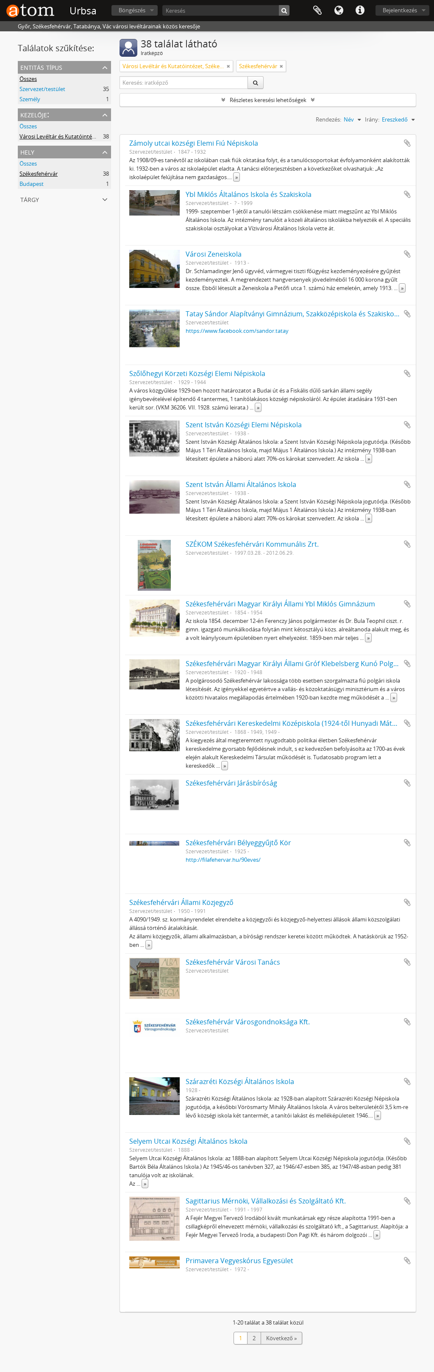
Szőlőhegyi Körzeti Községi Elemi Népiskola (197, 373)
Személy (29, 99)
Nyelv (338, 10)
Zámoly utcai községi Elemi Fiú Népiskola (193, 143)
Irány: (372, 119)
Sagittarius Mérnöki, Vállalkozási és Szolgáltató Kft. (266, 1201)
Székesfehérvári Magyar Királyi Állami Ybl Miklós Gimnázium (280, 604)
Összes (28, 79)
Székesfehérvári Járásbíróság (231, 783)
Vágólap (317, 10)
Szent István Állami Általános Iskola (241, 484)
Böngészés (132, 10)
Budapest (31, 184)
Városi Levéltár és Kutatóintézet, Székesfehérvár (79, 136)
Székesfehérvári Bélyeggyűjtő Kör (238, 842)
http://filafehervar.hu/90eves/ (223, 859)
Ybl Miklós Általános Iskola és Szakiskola (249, 194)
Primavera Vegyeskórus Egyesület (239, 1260)
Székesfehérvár (38, 173)
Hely (27, 151)
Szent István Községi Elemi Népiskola (244, 424)
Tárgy (29, 199)
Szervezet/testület (42, 89)
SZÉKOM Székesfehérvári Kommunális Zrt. (252, 544)
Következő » (281, 1338)
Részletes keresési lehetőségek (268, 100)
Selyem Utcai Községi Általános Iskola (188, 1141)
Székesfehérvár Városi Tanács (233, 962)
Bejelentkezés (400, 10)
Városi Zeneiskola (214, 254)
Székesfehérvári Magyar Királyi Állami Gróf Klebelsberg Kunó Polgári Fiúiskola (308, 663)
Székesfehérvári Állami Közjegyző (181, 902)
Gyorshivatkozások (359, 10)
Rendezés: (328, 119)
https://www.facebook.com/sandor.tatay (237, 331)
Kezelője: (34, 114)
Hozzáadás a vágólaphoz (407, 143)
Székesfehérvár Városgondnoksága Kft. (248, 1021)
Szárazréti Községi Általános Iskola (240, 1081)
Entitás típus (41, 66)
